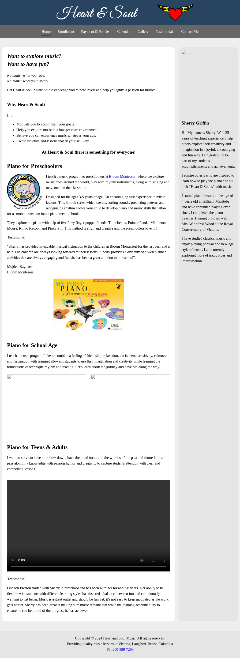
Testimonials (165, 32)
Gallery (143, 32)
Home (46, 32)
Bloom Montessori (122, 176)
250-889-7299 (123, 649)
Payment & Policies (95, 32)
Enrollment (66, 32)
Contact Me (190, 32)
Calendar (124, 32)
